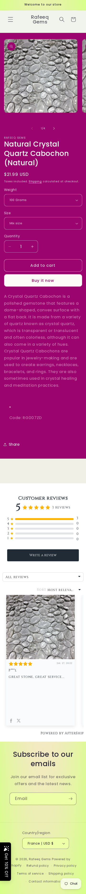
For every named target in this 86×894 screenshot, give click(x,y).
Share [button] (14, 444)
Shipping (35, 181)
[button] (10, 19)
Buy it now (43, 280)
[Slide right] (54, 128)
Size (7, 213)
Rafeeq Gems (40, 859)
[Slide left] (32, 128)
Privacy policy (65, 866)
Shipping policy (61, 873)
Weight (10, 189)
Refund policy (38, 866)
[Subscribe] (70, 799)
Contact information (45, 881)
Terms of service (30, 873)
